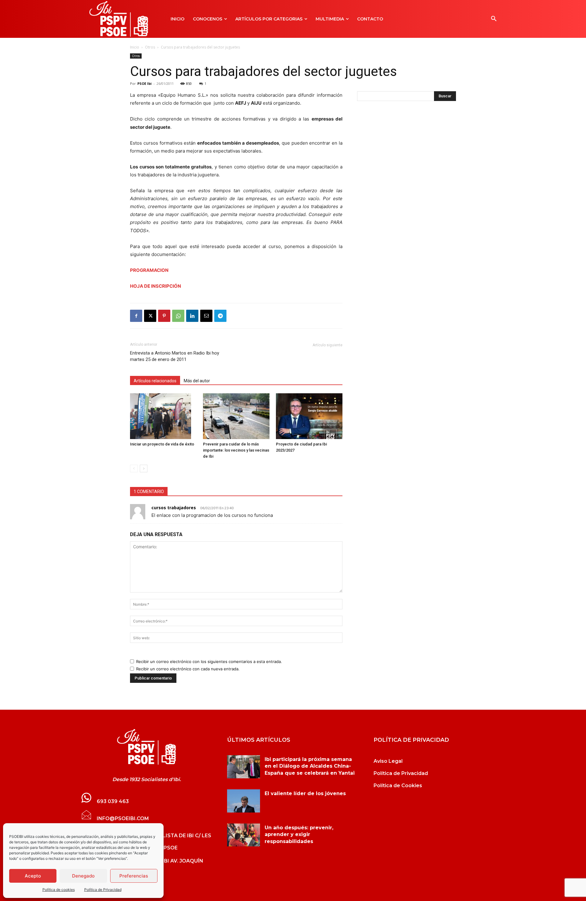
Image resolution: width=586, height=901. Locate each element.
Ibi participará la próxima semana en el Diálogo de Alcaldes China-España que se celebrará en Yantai (310, 766)
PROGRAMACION (149, 270)
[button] (493, 19)
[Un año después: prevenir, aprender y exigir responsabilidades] (243, 835)
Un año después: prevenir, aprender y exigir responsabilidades (299, 834)
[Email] (206, 316)
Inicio (134, 47)
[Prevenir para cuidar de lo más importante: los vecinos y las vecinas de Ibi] (236, 416)
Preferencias (133, 876)
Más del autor (197, 380)
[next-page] (143, 468)
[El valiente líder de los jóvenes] (243, 801)
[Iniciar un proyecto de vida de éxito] (163, 416)
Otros (150, 47)
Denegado (83, 876)
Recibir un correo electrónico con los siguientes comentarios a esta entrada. (209, 661)
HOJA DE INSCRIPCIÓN (155, 286)
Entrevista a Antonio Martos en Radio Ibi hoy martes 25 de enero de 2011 (174, 356)
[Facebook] (136, 316)
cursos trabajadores (173, 507)
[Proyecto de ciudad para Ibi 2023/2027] (309, 416)
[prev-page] (134, 468)
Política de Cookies (398, 785)
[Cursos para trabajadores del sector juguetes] (146, 747)
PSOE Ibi (144, 83)
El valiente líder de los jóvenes (305, 793)
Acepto (33, 876)
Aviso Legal (388, 761)
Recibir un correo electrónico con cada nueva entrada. (188, 668)
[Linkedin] (192, 316)
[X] (150, 316)
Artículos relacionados (155, 380)
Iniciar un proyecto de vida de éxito (162, 444)
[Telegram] (220, 316)
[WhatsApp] (178, 316)
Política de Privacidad (102, 889)
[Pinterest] (164, 316)
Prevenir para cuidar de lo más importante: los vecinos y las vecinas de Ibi (236, 450)
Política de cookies (58, 889)
